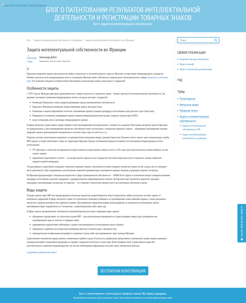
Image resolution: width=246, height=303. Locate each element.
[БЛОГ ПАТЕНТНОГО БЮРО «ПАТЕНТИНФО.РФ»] (24, 5)
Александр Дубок (48, 57)
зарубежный (43, 252)
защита (53, 252)
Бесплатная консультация (123, 270)
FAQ (179, 80)
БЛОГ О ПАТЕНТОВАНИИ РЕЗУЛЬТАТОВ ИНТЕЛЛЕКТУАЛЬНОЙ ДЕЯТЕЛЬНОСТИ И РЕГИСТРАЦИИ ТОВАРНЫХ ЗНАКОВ (123, 13)
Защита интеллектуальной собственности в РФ (194, 127)
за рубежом (32, 252)
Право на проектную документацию (196, 69)
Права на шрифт (187, 64)
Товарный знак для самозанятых (194, 59)
